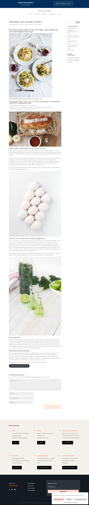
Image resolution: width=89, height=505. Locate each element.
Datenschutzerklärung (68, 502)
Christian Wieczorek (15, 24)
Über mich (30, 14)
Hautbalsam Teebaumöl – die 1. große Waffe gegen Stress (73, 37)
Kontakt (59, 14)
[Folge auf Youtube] (15, 489)
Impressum (75, 502)
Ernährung (37, 14)
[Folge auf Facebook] (9, 489)
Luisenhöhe (67, 442)
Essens (39, 430)
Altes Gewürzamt (42, 455)
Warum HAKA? (70, 50)
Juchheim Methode (68, 455)
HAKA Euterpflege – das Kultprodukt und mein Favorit (72, 46)
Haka (13, 430)
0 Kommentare (37, 24)
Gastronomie (44, 14)
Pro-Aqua (15, 455)
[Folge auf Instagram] (12, 489)
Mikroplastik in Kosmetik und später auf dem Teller (73, 60)
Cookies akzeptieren (58, 499)
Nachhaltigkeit (52, 14)
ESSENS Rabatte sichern (63, 3)
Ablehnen (69, 499)
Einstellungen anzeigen (80, 499)
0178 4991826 (13, 486)
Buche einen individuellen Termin (19, 366)
